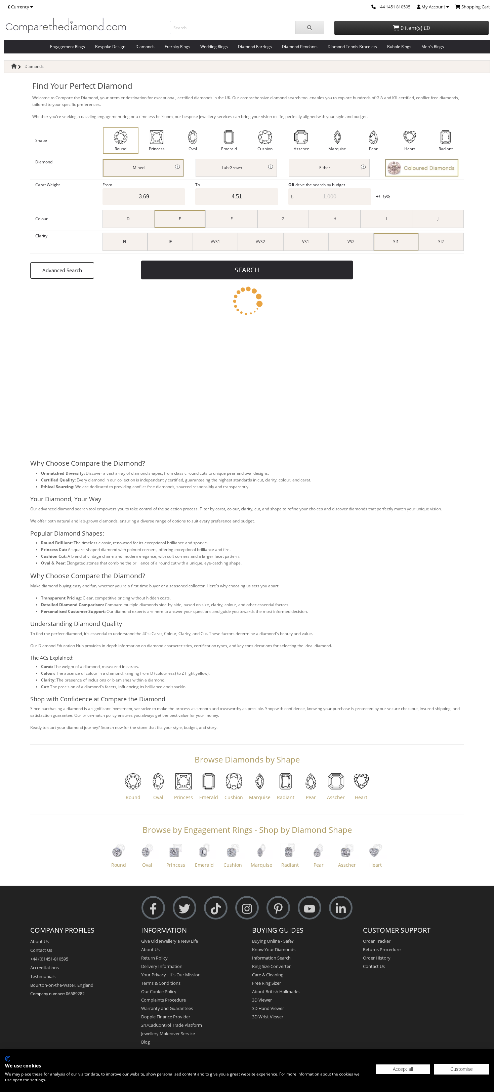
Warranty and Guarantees (167, 1008)
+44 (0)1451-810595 (49, 959)
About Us (39, 941)
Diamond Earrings (255, 46)
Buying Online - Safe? (273, 941)
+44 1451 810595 (394, 7)
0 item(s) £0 (414, 28)
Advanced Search (62, 270)
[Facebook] (153, 908)
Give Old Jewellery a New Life (169, 941)
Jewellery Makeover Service (168, 1033)
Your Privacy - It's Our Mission (171, 975)
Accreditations (44, 968)
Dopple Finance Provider (165, 1017)
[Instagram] (247, 908)
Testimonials (42, 976)
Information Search (271, 958)
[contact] (373, 7)
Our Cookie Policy (158, 991)
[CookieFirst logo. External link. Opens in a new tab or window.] (7, 1059)
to (197, 185)
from (107, 185)
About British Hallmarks (275, 991)
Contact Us (41, 950)
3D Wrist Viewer (267, 1017)
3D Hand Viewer (268, 1008)
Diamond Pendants (300, 46)
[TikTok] (215, 908)
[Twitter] (184, 908)
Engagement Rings (67, 46)
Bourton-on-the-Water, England (61, 985)
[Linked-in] (340, 908)
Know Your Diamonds (273, 949)
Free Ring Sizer (266, 983)
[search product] (309, 27)
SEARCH (247, 269)
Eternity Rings (177, 46)
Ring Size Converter (271, 966)
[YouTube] (309, 908)
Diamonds (145, 46)
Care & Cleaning (267, 975)
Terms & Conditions (160, 983)
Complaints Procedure (163, 1000)
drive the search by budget (316, 185)
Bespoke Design (110, 46)
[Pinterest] (278, 908)
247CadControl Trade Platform (171, 1025)
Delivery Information (161, 966)
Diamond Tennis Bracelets (352, 46)
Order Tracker (376, 941)
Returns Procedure (382, 949)
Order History (376, 958)
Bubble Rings (399, 46)
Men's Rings (432, 46)
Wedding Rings (214, 46)
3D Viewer (262, 1000)
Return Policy (154, 958)
